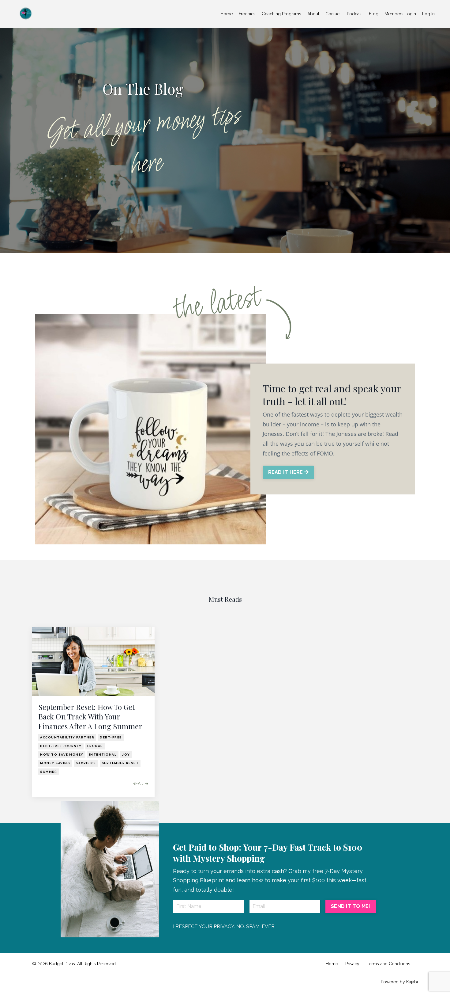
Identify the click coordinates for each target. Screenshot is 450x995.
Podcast (355, 13)
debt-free (111, 737)
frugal (95, 746)
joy (126, 754)
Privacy (352, 963)
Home (226, 13)
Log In (428, 13)
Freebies (247, 13)
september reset (120, 763)
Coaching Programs (281, 13)
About (313, 13)
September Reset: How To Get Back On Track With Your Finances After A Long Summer (90, 716)
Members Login (400, 13)
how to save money (62, 754)
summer (48, 771)
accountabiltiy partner (67, 737)
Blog (373, 13)
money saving (55, 763)
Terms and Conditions (388, 963)
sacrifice (86, 763)
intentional (103, 754)
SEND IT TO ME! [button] (350, 906)
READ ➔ (140, 783)
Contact (333, 13)
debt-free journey (61, 746)
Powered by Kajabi (399, 981)
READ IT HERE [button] (286, 472)
